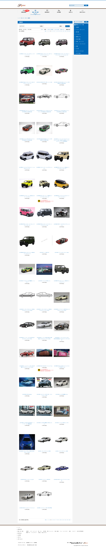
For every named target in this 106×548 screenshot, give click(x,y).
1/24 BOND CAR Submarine (27, 394)
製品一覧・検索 (20, 531)
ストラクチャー (34, 532)
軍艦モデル (78, 36)
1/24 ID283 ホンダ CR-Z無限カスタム (62, 394)
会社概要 (19, 535)
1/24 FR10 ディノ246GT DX (44, 252)
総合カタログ (44, 532)
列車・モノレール (80, 41)
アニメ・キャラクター (81, 43)
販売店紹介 (20, 533)
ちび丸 (77, 48)
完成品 (39, 532)
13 (65, 31)
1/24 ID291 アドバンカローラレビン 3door (62, 252)
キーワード (22, 26)
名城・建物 (57, 531)
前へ (46, 31)
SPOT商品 (78, 53)
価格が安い (62, 29)
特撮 (77, 46)
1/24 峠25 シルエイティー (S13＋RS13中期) (44, 507)
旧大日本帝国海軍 (80, 531)
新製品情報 (20, 529)
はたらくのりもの (80, 50)
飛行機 (77, 31)
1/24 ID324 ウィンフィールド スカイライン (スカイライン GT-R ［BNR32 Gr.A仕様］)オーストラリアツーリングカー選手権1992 (62, 140)
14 (67, 31)
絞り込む (67, 26)
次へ (69, 31)
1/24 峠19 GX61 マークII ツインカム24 (27, 479)
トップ (19, 527)
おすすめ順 (57, 29)
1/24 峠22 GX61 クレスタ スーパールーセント (27, 507)
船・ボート (40, 531)
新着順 (52, 29)
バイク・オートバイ (80, 29)
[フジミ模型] (23, 6)
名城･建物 (78, 39)
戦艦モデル (28, 532)
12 (63, 31)
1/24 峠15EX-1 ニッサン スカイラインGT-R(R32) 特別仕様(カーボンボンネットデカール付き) (62, 338)
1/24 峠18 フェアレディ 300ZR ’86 (44, 479)
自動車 (77, 27)
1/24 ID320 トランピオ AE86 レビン (44, 280)
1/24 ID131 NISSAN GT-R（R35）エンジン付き (44, 82)
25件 (42, 29)
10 (59, 31)
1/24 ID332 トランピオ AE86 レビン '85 (61, 422)
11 (61, 31)
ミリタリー (78, 34)
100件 (49, 29)
